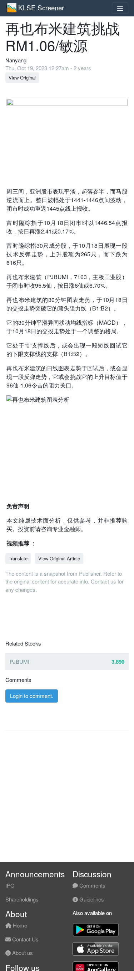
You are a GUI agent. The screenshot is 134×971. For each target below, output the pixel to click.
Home (19, 925)
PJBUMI (19, 661)
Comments (91, 885)
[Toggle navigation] (120, 8)
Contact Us (25, 939)
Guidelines (91, 899)
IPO (10, 885)
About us (22, 952)
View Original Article (59, 558)
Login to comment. (31, 695)
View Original (22, 77)
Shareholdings (22, 899)
